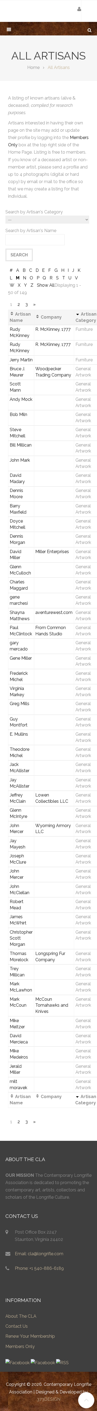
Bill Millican (21, 445)
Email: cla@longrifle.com (39, 1253)
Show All (45, 285)
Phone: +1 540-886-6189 (39, 1268)
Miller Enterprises (52, 551)
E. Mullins (19, 734)
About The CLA (20, 1316)
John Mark (20, 460)
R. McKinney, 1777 (53, 329)
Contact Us (16, 1326)
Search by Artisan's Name (30, 230)
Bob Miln (18, 414)
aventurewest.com (53, 612)
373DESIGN (48, 1399)
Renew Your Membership (30, 1336)
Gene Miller (21, 658)
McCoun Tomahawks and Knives (51, 1005)
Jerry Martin (21, 359)
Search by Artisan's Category (34, 211)
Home (33, 67)
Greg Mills (19, 703)
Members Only (20, 1346)
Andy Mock (21, 399)
